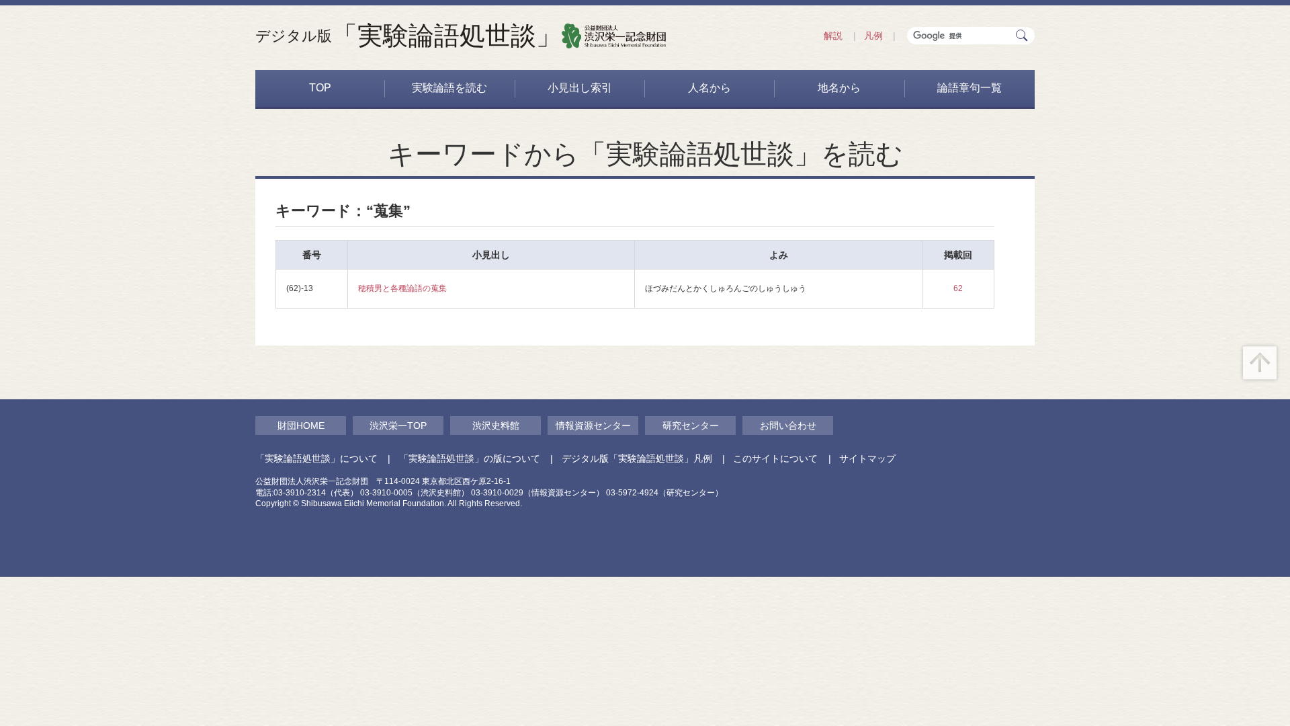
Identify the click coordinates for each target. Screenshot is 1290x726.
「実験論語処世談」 (408, 36)
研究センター (690, 425)
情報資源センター (593, 425)
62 (958, 288)
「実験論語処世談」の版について (469, 458)
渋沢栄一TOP (398, 425)
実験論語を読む (449, 87)
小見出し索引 (580, 87)
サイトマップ (867, 458)
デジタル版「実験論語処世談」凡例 (637, 458)
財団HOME (301, 425)
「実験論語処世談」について (316, 458)
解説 (833, 35)
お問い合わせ (788, 425)
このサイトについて (775, 458)
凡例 (873, 35)
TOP (320, 87)
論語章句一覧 (969, 87)
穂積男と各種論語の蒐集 (402, 288)
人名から (709, 87)
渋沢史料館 (495, 425)
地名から (839, 87)
